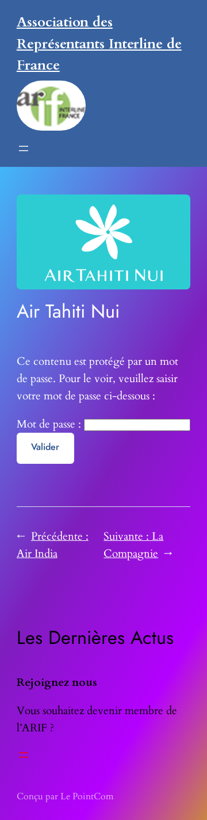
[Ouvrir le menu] (23, 148)
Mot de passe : (50, 424)
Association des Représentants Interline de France (99, 44)
